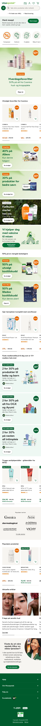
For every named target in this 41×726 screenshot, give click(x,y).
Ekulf (4, 335)
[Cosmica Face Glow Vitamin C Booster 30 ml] (11, 113)
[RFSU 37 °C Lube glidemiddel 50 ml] (30, 475)
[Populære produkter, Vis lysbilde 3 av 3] (33, 585)
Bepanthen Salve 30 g (28, 569)
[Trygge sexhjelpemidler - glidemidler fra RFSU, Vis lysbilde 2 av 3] (20, 504)
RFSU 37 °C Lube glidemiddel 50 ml (26, 489)
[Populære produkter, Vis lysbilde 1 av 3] (8, 585)
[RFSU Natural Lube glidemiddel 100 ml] (11, 475)
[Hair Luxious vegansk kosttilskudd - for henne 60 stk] (11, 556)
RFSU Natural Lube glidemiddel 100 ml (8, 489)
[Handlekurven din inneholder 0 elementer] (38, 3)
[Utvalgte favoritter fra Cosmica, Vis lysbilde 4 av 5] (27, 140)
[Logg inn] (29, 3)
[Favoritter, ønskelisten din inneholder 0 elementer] (33, 3)
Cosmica (5, 124)
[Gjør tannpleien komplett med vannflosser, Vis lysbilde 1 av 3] (9, 351)
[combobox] (23, 8)
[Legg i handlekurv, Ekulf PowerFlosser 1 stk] (17, 330)
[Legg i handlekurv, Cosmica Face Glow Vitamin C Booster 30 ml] (17, 119)
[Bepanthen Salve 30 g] (30, 556)
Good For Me (6, 567)
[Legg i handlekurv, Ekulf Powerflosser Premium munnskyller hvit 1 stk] (35, 330)
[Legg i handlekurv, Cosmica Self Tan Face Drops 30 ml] (35, 119)
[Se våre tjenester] (12, 655)
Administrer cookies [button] (18, 722)
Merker (26, 722)
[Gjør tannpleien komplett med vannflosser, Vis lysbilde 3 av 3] (35, 351)
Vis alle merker (20, 534)
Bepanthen (24, 567)
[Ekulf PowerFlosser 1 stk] (11, 324)
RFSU (4, 486)
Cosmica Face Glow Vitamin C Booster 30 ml (10, 128)
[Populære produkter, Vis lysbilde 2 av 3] (20, 585)
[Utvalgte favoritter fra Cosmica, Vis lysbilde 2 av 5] (13, 140)
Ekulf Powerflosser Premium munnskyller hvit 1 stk (29, 338)
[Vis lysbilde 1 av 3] (10, 44)
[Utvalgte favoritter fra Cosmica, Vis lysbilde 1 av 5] (6, 140)
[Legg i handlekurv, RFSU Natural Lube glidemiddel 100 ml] (17, 480)
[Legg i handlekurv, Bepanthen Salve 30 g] (35, 562)
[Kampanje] (20, 59)
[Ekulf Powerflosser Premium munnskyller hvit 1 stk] (30, 324)
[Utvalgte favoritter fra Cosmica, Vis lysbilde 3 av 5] (20, 140)
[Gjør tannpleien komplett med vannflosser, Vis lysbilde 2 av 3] (24, 351)
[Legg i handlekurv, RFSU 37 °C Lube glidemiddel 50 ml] (35, 480)
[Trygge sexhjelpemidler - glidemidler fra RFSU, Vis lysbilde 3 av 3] (33, 504)
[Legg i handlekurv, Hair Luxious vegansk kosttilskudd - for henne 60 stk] (17, 562)
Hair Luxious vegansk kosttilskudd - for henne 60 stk (10, 571)
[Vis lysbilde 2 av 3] (26, 44)
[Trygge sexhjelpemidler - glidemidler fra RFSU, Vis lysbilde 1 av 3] (8, 504)
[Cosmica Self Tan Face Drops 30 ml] (30, 113)
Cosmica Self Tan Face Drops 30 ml (30, 128)
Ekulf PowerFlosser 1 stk (9, 337)
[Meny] (3, 8)
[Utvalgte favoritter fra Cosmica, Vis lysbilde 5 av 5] (35, 140)
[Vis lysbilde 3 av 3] (36, 44)
